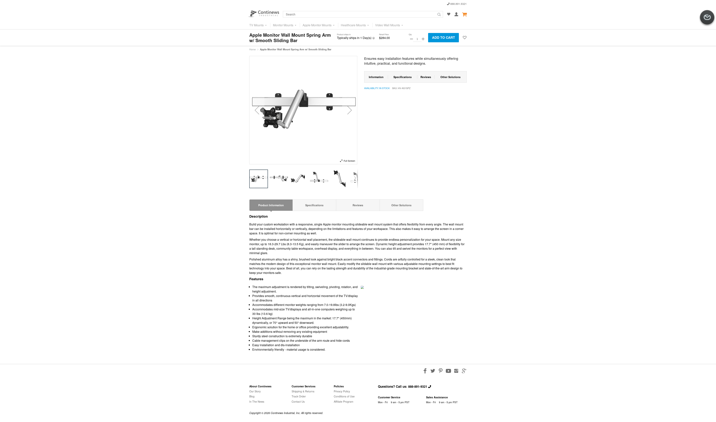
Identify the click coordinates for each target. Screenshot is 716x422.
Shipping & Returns (303, 391)
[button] (465, 37)
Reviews (358, 205)
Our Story (255, 391)
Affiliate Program (343, 401)
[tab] (271, 205)
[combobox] (363, 14)
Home (252, 49)
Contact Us (298, 401)
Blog (252, 396)
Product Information (271, 205)
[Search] (439, 14)
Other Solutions (401, 205)
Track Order (299, 396)
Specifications (314, 205)
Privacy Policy (342, 391)
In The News (256, 401)
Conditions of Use (344, 396)
